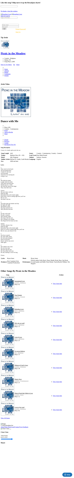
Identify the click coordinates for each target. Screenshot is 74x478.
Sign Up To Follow (6, 64)
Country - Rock (19, 395)
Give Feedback (24, 427)
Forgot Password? (21, 29)
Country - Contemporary (22, 381)
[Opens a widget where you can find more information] (67, 475)
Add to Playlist (8, 132)
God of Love (18, 337)
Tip (14, 64)
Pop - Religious (19, 353)
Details (6, 140)
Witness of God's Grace (21, 365)
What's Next (18, 379)
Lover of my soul (19, 407)
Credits (6, 143)
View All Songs (5, 418)
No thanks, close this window (9, 11)
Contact (17, 427)
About (2, 427)
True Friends (18, 295)
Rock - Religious (19, 311)
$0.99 (6, 130)
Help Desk (8, 427)
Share (17, 64)
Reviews (6, 141)
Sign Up (18, 32)
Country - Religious (20, 283)
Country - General (20, 297)
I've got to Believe (20, 351)
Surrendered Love (20, 281)
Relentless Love (19, 309)
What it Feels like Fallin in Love (24, 393)
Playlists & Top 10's (10, 144)
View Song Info (57, 283)
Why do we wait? (20, 323)
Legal (12, 427)
